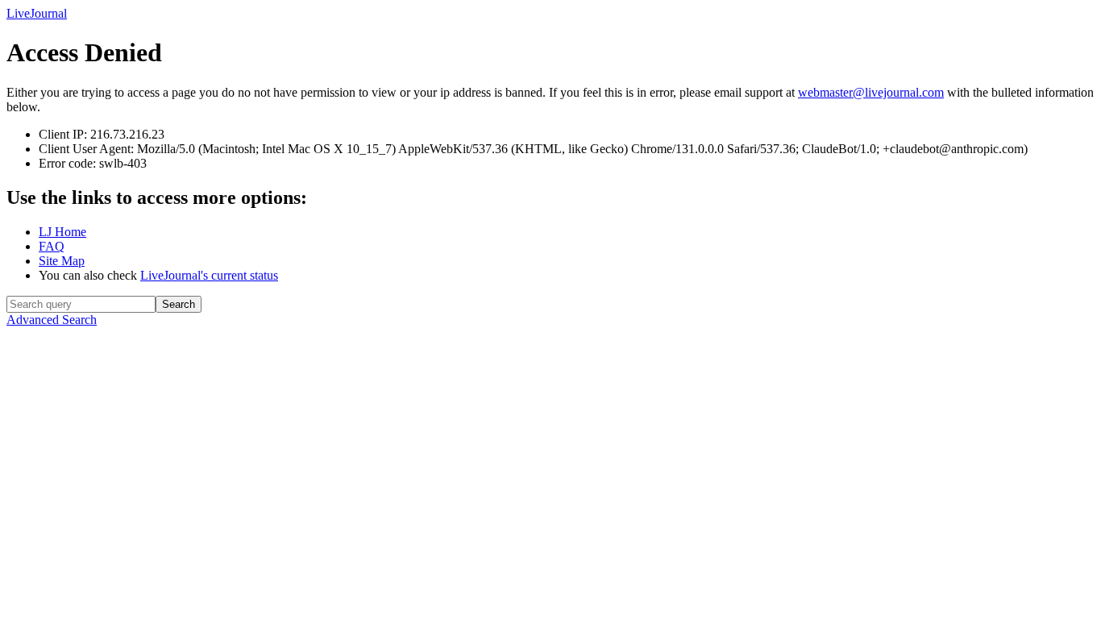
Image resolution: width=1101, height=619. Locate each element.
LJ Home (62, 232)
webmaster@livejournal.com (871, 92)
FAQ (51, 246)
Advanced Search (51, 319)
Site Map (62, 261)
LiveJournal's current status (209, 275)
